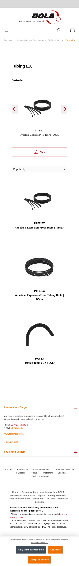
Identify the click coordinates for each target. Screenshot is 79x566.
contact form (12, 442)
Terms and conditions (64, 469)
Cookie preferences (41, 476)
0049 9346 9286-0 (19, 425)
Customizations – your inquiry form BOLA (42, 492)
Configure (55, 550)
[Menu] (6, 30)
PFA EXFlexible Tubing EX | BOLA (39, 360)
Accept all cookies (39, 560)
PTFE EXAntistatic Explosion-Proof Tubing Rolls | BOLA (39, 295)
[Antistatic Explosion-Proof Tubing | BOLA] (39, 106)
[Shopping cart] (72, 30)
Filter (42, 152)
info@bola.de (17, 428)
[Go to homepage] (39, 17)
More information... (39, 542)
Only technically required (31, 550)
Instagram (48, 473)
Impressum (22, 469)
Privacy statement (41, 469)
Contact (8, 469)
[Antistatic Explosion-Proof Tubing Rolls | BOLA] (39, 267)
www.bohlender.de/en (14, 434)
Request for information (22, 495)
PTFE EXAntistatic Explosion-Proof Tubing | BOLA (39, 225)
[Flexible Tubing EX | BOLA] (39, 334)
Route (15, 492)
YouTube (34, 473)
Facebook (21, 473)
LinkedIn (62, 473)
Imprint (41, 495)
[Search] (58, 30)
